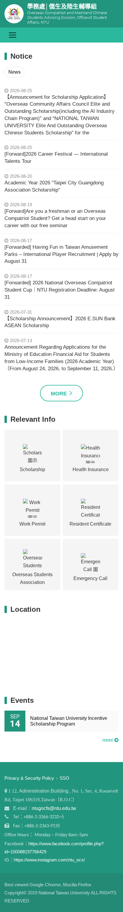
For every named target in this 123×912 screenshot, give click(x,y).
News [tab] (14, 72)
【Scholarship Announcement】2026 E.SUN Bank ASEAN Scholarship (60, 322)
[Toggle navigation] (12, 35)
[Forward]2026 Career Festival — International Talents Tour (56, 157)
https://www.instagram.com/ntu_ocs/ (49, 859)
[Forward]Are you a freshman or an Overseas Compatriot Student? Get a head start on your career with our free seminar (55, 218)
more (108, 740)
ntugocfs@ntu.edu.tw (54, 808)
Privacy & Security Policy (29, 778)
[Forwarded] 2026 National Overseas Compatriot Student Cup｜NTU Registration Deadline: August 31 (59, 290)
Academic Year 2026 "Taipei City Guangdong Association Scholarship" (54, 186)
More (59, 394)
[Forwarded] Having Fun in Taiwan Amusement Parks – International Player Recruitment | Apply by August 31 (61, 254)
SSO (64, 778)
